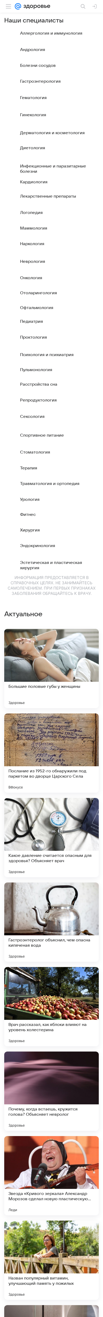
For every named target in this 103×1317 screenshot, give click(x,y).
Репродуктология (38, 400)
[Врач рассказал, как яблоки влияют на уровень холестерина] (51, 1006)
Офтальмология (36, 307)
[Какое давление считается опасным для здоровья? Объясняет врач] (51, 837)
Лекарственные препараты (48, 196)
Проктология (33, 337)
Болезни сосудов (38, 65)
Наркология (32, 243)
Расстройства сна (38, 384)
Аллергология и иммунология (51, 33)
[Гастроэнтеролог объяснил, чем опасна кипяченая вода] (51, 922)
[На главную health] (35, 6)
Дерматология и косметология (52, 132)
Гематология (33, 97)
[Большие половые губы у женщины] (51, 668)
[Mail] (18, 6)
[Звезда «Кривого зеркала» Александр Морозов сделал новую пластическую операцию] (51, 1175)
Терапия (28, 468)
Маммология (33, 228)
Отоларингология (38, 293)
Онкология (31, 277)
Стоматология (35, 452)
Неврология (32, 261)
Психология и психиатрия (47, 354)
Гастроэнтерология (40, 81)
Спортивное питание (42, 435)
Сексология (32, 416)
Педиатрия (31, 321)
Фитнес (28, 514)
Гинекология (33, 115)
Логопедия (31, 212)
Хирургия (30, 530)
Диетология (32, 148)
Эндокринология (37, 545)
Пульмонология (36, 369)
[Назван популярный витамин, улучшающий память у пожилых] (51, 1260)
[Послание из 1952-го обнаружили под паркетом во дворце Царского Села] (51, 753)
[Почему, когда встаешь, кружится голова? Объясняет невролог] (51, 1091)
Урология (30, 499)
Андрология (32, 49)
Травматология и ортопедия (49, 483)
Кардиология (34, 182)
